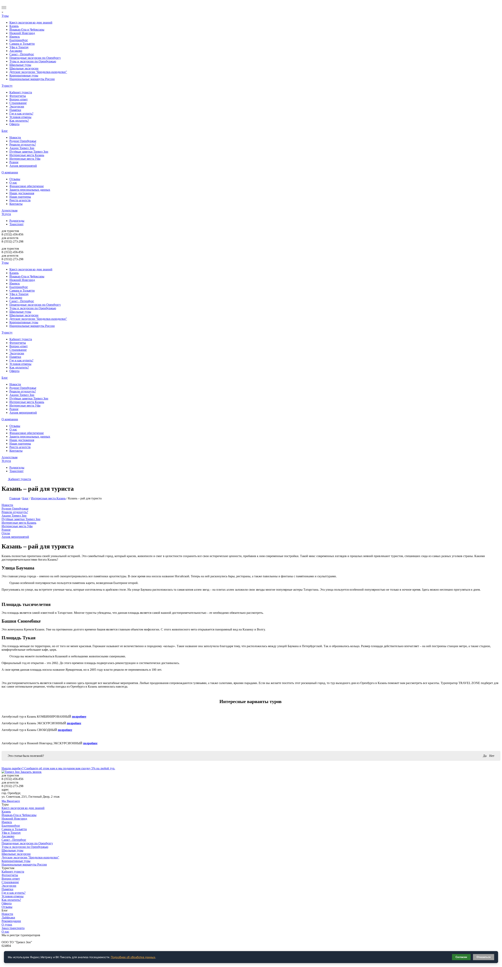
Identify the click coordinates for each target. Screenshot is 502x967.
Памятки (15, 110)
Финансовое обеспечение (26, 186)
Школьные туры (20, 65)
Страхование (18, 103)
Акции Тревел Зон (21, 148)
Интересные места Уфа (24, 158)
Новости (15, 137)
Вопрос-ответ (18, 99)
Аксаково (15, 50)
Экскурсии (16, 106)
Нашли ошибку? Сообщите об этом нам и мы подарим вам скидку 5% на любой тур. (58, 768)
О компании (10, 172)
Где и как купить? (21, 113)
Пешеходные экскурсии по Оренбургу (35, 57)
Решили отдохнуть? (22, 144)
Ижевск (14, 36)
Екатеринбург (18, 40)
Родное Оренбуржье (22, 141)
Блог (5, 130)
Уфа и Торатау (19, 47)
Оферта (14, 124)
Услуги (6, 214)
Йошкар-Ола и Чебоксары (26, 29)
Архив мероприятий (23, 165)
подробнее (79, 716)
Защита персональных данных (29, 189)
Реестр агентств (20, 200)
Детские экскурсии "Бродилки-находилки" (38, 72)
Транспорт (16, 224)
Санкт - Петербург (21, 54)
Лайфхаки (8, 917)
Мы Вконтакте (11, 801)
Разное (13, 162)
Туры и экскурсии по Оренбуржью (32, 61)
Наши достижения (21, 193)
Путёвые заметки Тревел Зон (28, 151)
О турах (7, 924)
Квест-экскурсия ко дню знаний (30, 22)
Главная (14, 498)
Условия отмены (20, 117)
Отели (6, 533)
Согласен (461, 957)
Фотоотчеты (17, 96)
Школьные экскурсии (23, 68)
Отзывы (14, 179)
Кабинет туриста (20, 92)
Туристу (7, 85)
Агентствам (9, 210)
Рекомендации (11, 921)
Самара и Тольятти (22, 43)
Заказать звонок (31, 772)
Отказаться (484, 957)
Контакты (16, 203)
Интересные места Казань (26, 155)
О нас (13, 182)
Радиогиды (16, 220)
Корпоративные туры (23, 75)
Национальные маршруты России (32, 79)
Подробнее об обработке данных (133, 957)
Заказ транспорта (13, 928)
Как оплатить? (19, 120)
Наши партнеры (20, 196)
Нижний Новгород (22, 33)
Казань (14, 26)
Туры (5, 15)
